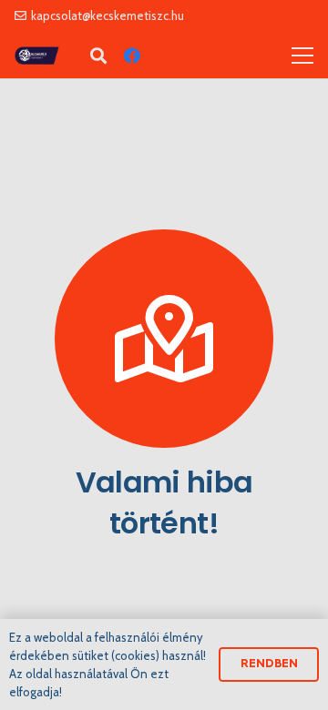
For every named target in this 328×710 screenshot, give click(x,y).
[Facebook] (132, 55)
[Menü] (302, 55)
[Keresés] (98, 55)
